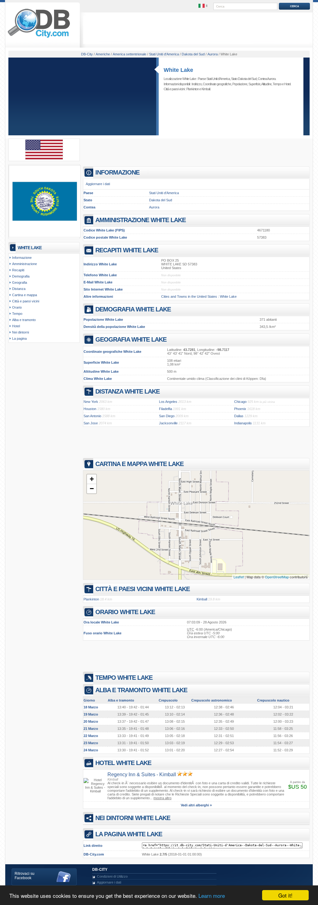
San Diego (167, 416)
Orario (17, 307)
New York (91, 402)
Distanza (18, 289)
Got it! (285, 895)
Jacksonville (168, 423)
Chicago (240, 402)
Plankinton (192, 89)
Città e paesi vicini (25, 301)
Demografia (21, 276)
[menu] (203, 6)
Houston (90, 409)
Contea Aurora (266, 79)
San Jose (91, 423)
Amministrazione (24, 264)
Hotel (287, 84)
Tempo (277, 84)
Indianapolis (243, 423)
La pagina (19, 338)
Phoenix (240, 409)
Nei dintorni (20, 332)
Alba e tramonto (24, 320)
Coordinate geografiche (217, 84)
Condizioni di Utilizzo (112, 876)
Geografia (19, 282)
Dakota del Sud (160, 200)
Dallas (238, 416)
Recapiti (18, 270)
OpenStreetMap (277, 576)
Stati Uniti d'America (164, 193)
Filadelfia (165, 409)
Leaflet (239, 576)
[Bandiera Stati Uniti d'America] (44, 158)
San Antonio (92, 416)
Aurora (154, 207)
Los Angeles (168, 402)
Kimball (206, 89)
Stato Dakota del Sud (244, 79)
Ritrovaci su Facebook (24, 875)
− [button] (92, 488)
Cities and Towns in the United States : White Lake (199, 296)
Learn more (211, 895)
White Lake (178, 70)
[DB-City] (39, 38)
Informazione (22, 257)
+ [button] (92, 479)
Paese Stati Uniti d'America (214, 79)
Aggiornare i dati (98, 184)
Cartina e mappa (24, 295)
